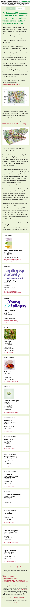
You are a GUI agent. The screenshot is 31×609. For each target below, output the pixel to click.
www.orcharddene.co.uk (9, 504)
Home (11, 8)
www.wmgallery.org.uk (8, 576)
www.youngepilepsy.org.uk (10, 320)
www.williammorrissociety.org (10, 578)
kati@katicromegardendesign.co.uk (12, 259)
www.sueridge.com (8, 352)
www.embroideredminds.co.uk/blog (14, 124)
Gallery (20, 8)
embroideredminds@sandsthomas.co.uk (17, 567)
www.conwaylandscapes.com (11, 412)
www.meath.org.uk (22, 589)
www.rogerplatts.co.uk (9, 448)
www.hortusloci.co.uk (9, 522)
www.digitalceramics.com (10, 561)
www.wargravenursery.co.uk (10, 466)
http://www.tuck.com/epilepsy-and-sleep (13, 597)
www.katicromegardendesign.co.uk (12, 260)
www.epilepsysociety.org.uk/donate (12, 292)
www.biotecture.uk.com (9, 431)
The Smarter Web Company (9, 602)
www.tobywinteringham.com (11, 542)
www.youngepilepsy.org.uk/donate (12, 322)
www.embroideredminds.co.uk (12, 84)
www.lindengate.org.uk (9, 486)
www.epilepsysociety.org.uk (10, 291)
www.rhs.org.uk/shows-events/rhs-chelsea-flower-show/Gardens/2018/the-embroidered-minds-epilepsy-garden (15, 581)
